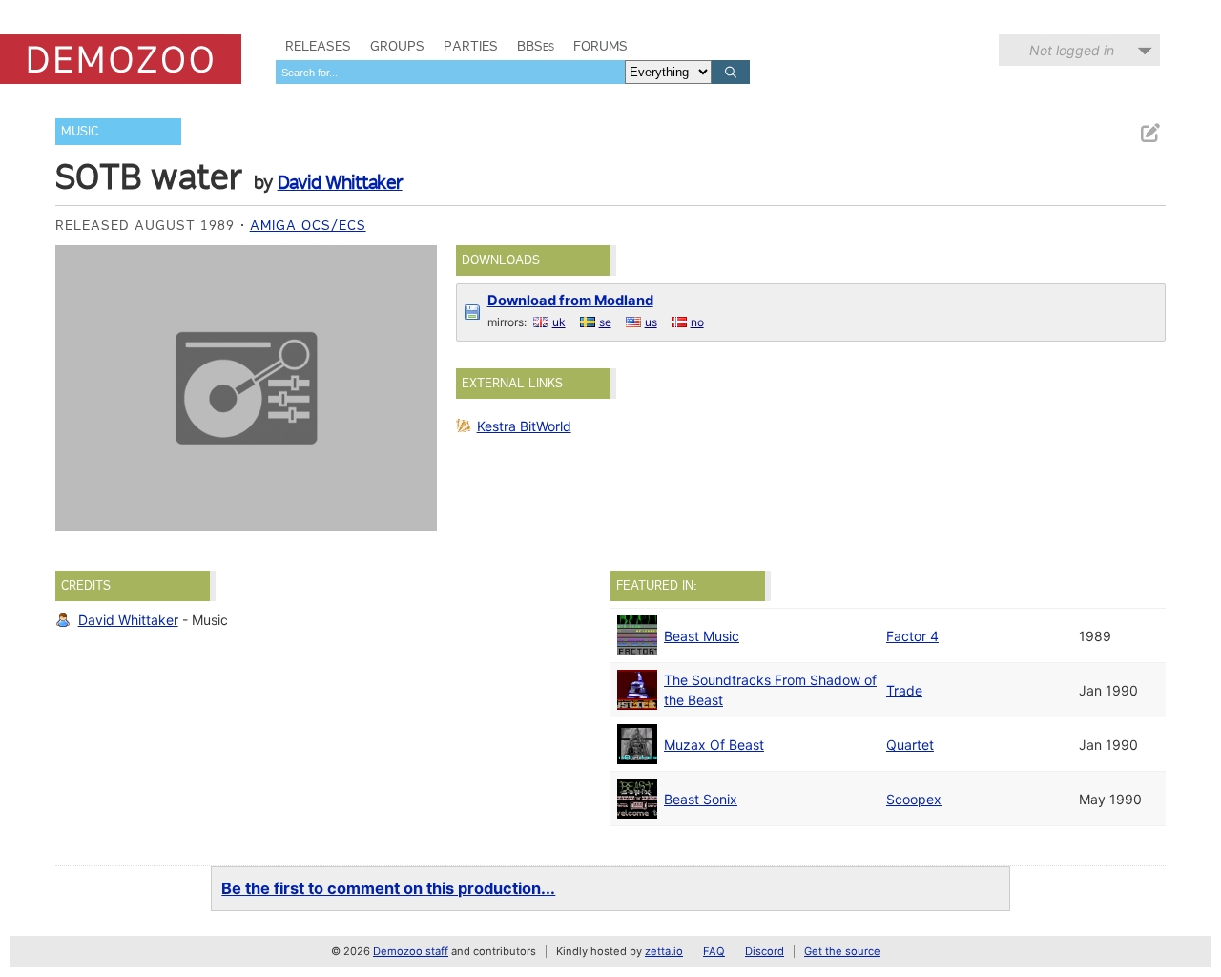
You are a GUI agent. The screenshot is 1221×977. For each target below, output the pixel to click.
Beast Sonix (700, 799)
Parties (471, 45)
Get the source (842, 951)
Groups (397, 45)
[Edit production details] (1149, 133)
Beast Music (701, 636)
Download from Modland (570, 300)
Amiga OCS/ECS (308, 225)
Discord (764, 951)
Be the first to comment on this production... (388, 888)
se (605, 322)
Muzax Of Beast (714, 745)
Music (79, 131)
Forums (600, 45)
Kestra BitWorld (524, 426)
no (697, 322)
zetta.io (664, 951)
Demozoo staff (410, 951)
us (651, 322)
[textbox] (450, 72)
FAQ (714, 951)
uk (559, 322)
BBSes (535, 45)
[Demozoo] (120, 59)
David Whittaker (340, 182)
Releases (318, 45)
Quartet (910, 745)
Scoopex (914, 799)
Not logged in (1071, 50)
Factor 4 (912, 636)
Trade (904, 690)
